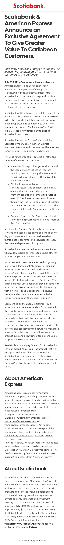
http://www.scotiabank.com (24, 523)
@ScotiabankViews (26, 527)
